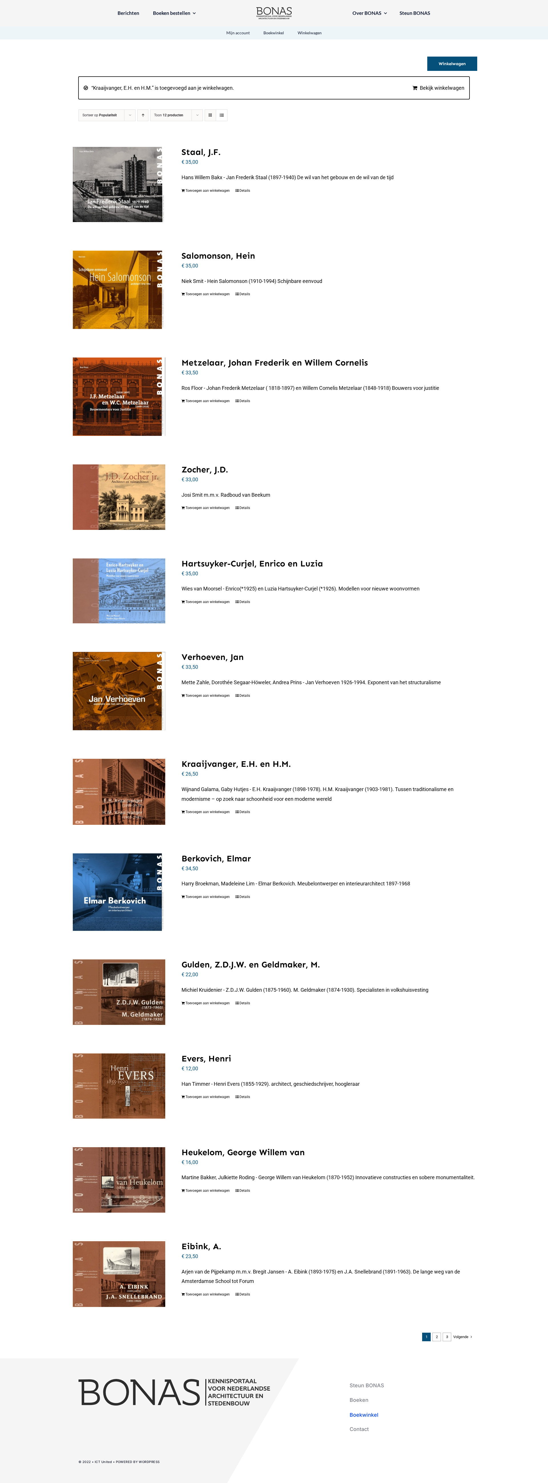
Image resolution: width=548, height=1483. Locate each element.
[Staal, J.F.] (119, 184)
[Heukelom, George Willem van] (119, 1180)
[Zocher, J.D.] (119, 497)
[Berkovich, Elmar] (119, 892)
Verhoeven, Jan (213, 657)
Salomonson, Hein (218, 256)
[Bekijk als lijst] (221, 115)
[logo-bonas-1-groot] (274, 10)
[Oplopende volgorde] (142, 115)
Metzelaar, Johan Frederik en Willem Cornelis (275, 363)
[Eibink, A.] (119, 1274)
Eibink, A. (201, 1246)
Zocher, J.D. (205, 469)
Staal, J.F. (201, 152)
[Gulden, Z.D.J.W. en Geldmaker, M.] (119, 992)
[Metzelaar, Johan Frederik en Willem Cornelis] (119, 397)
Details (244, 191)
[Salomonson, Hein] (119, 290)
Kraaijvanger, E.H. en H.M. (236, 764)
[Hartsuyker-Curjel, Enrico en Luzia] (119, 591)
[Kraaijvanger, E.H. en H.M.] (119, 792)
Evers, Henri (206, 1058)
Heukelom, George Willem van (243, 1152)
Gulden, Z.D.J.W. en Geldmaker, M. (251, 964)
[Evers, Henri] (119, 1086)
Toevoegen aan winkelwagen (208, 191)
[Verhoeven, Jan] (119, 691)
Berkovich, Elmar (216, 858)
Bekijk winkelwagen (442, 88)
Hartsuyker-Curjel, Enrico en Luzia (252, 563)
